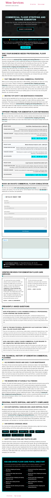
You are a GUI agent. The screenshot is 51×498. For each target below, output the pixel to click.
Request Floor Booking (25, 29)
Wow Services (15, 2)
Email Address (7, 206)
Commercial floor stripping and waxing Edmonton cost (15, 478)
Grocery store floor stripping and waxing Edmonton (35, 478)
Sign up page (41, 4)
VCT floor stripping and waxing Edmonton (13, 470)
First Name (6, 200)
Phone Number (7, 211)
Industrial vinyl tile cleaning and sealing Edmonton (15, 486)
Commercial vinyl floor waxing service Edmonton (37, 470)
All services (33, 4)
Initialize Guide (25, 47)
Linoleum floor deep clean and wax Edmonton (14, 474)
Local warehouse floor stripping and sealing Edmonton (36, 486)
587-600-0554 (43, 189)
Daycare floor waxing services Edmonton (13, 482)
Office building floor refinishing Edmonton (35, 482)
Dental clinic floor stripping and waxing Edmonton (37, 474)
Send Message (25, 231)
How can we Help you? (8, 217)
